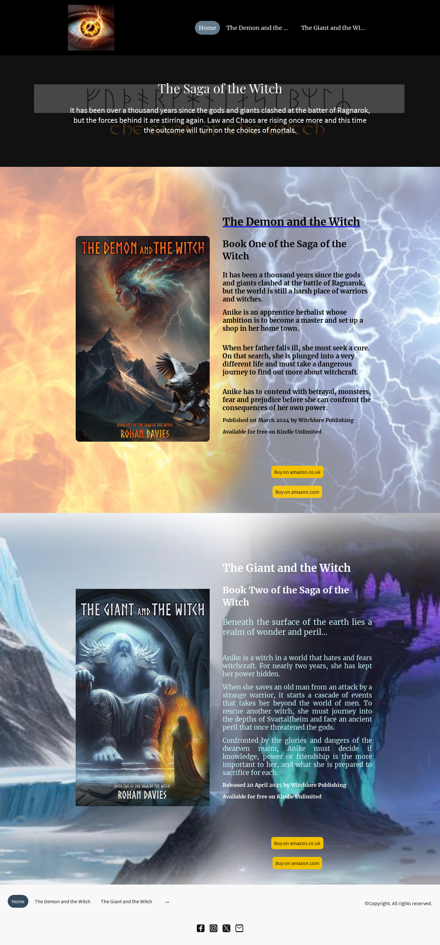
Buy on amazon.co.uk (297, 472)
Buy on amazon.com (297, 492)
